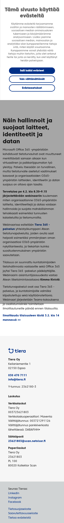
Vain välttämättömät (32, 79)
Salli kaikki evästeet (32, 70)
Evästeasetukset (32, 88)
